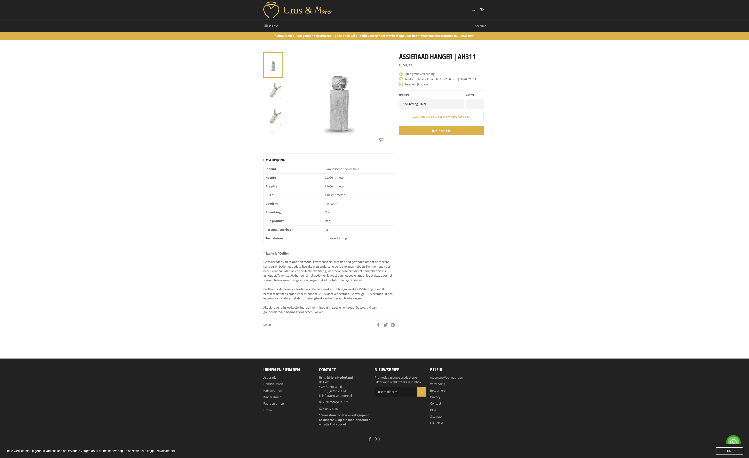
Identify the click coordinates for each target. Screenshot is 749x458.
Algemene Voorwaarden (446, 377)
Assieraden (270, 377)
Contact (435, 403)
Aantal (470, 95)
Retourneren (438, 390)
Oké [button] (729, 451)
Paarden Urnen (273, 403)
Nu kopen (441, 131)
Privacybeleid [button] (165, 451)
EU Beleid (436, 423)
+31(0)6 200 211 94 (334, 391)
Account (480, 26)
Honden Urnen (273, 384)
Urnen (267, 410)
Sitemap (436, 416)
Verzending (437, 384)
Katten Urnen (272, 390)
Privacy (435, 397)
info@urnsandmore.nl (337, 395)
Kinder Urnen (272, 397)
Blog (433, 410)
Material (404, 95)
